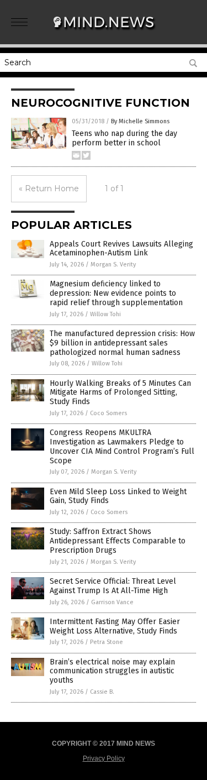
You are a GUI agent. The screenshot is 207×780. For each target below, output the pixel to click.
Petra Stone (106, 642)
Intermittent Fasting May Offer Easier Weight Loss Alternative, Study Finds (115, 626)
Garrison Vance (112, 602)
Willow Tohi (105, 314)
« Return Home (49, 188)
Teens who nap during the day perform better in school (124, 138)
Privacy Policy (104, 758)
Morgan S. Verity (113, 264)
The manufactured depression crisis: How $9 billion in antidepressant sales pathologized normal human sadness (122, 343)
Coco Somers (108, 413)
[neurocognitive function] (104, 32)
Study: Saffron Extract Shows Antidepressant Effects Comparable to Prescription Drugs (117, 541)
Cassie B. (102, 691)
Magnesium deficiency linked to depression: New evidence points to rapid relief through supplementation (116, 293)
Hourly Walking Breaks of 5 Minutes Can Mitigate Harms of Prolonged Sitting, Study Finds (120, 393)
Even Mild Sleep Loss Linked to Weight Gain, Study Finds (118, 496)
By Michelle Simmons (140, 121)
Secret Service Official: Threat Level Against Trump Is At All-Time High (113, 586)
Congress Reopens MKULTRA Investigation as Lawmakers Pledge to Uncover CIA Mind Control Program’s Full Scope (122, 446)
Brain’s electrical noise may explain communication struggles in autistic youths (112, 671)
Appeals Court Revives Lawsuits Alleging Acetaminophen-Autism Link (121, 248)
